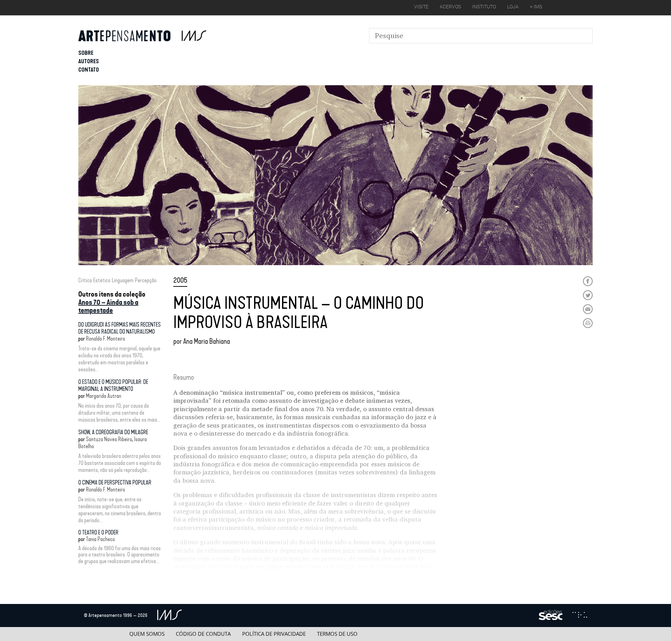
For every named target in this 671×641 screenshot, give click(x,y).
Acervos (450, 6)
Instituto (484, 6)
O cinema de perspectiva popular (114, 482)
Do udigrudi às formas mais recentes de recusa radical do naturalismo (119, 328)
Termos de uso (337, 634)
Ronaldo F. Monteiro (105, 338)
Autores (88, 61)
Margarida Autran (103, 396)
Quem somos (147, 634)
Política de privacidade (274, 634)
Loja (513, 6)
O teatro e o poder (98, 532)
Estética (101, 280)
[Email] (588, 309)
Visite (421, 6)
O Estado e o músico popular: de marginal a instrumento (113, 385)
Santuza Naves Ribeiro (109, 439)
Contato (88, 69)
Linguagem (123, 280)
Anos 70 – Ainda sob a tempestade (108, 306)
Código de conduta (203, 634)
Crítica (85, 280)
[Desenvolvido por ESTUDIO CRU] (579, 615)
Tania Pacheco (100, 539)
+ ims (536, 6)
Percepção (146, 280)
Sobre (85, 53)
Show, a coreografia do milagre (113, 432)
